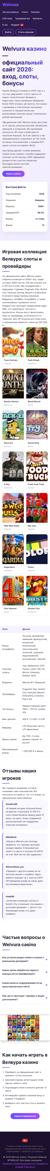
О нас (5, 25)
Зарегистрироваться (25, 1116)
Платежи (35, 12)
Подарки (17, 25)
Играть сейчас (13, 173)
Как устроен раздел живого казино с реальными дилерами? (23, 959)
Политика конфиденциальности (19, 1163)
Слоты (25, 12)
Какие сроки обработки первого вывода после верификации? (20, 972)
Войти (8, 32)
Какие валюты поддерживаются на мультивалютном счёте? (22, 985)
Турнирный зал (22, 18)
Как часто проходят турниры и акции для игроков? (23, 997)
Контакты (37, 18)
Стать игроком (26, 32)
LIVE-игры (7, 18)
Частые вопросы (10, 12)
